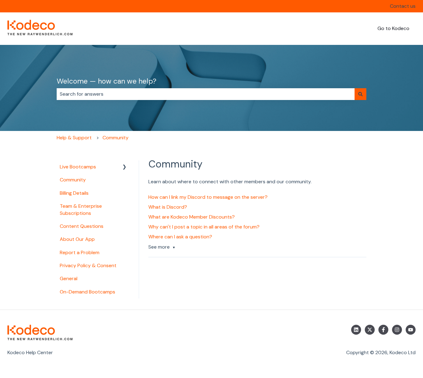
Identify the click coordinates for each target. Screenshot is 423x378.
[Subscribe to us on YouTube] (411, 330)
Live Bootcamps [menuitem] (78, 166)
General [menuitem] (68, 278)
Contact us (403, 6)
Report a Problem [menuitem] (79, 252)
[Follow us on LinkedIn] (356, 330)
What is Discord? (167, 207)
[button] (124, 167)
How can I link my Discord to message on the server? (208, 197)
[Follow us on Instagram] (397, 330)
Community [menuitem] (73, 179)
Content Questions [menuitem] (81, 226)
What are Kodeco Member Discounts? (191, 217)
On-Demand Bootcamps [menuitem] (87, 292)
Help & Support (74, 137)
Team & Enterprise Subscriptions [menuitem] (81, 209)
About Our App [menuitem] (77, 239)
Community (115, 137)
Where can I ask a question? (180, 236)
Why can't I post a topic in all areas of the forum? (203, 227)
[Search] (360, 94)
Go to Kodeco (393, 28)
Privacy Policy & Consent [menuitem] (88, 265)
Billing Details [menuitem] (74, 193)
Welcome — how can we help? (106, 81)
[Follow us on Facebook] (383, 330)
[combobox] (206, 94)
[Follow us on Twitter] (370, 330)
